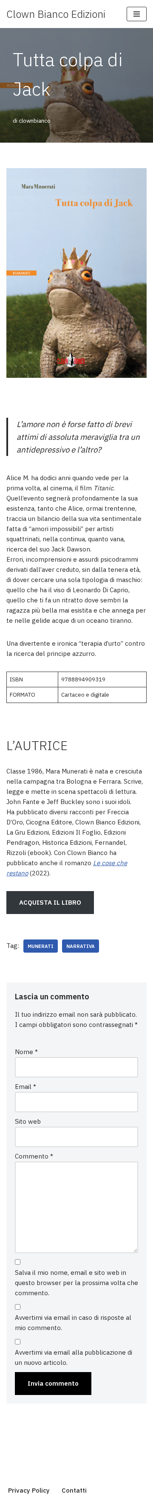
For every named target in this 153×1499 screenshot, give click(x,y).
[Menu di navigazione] (137, 14)
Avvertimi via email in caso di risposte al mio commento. (73, 1322)
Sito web (28, 1121)
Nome (26, 1052)
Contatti (74, 1490)
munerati (41, 946)
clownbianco (35, 120)
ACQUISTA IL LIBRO (50, 902)
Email (25, 1087)
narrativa (80, 946)
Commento (34, 1156)
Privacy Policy (29, 1490)
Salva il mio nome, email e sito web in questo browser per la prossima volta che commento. (76, 1282)
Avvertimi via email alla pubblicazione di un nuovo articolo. (73, 1357)
